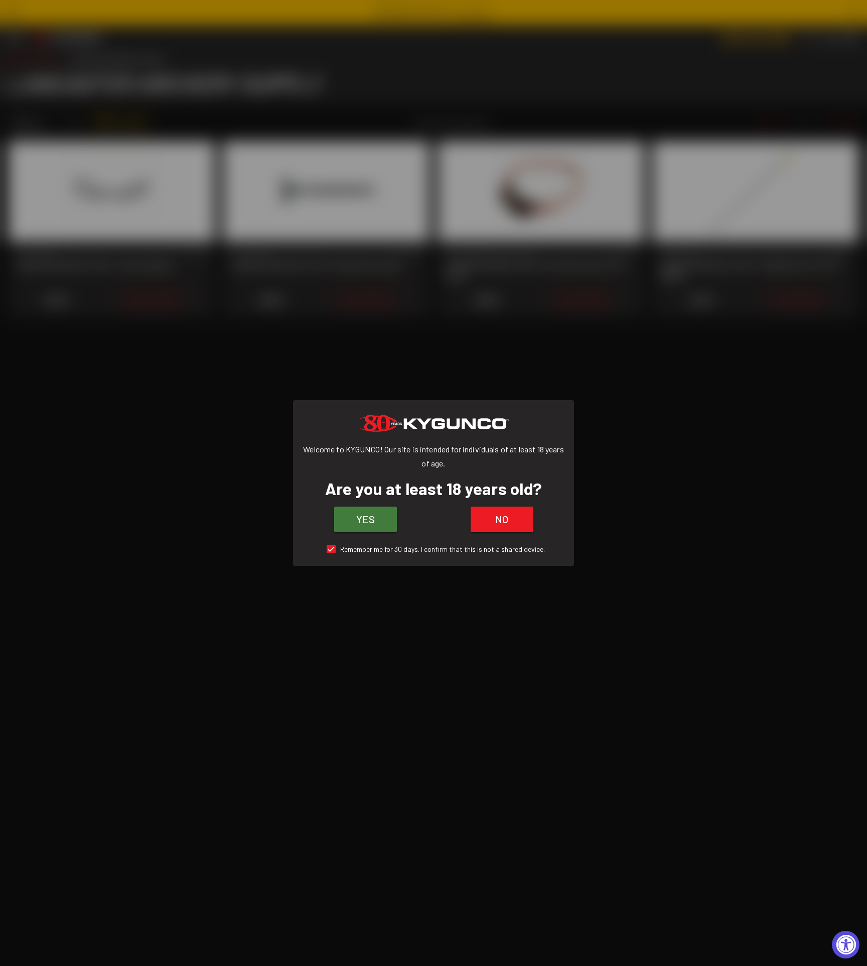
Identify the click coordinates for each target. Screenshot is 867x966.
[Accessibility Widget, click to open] (845, 944)
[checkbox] (434, 549)
